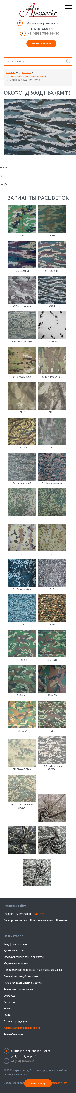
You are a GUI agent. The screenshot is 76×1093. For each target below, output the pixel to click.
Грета (7, 1014)
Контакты (62, 920)
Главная (10, 72)
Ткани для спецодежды (18, 989)
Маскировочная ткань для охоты (24, 956)
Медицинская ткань (16, 963)
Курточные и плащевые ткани (27, 76)
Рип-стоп (9, 1002)
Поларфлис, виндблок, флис (21, 976)
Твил (7, 1008)
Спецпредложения (15, 920)
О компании (23, 913)
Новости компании (41, 920)
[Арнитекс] (38, 10)
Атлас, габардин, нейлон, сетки (23, 982)
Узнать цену (38, 1083)
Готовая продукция (15, 1021)
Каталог (26, 72)
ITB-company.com (57, 1082)
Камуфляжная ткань (16, 944)
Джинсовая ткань (14, 950)
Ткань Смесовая (13, 1034)
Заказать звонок (41, 43)
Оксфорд (9, 995)
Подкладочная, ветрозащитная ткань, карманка (33, 969)
